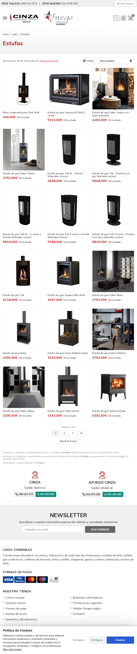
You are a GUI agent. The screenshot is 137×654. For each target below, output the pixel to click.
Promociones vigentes (87, 603)
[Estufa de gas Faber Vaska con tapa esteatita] (113, 88)
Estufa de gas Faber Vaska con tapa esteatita (110, 114)
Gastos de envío (16, 614)
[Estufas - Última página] (72, 433)
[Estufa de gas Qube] (24, 329)
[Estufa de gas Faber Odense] (113, 329)
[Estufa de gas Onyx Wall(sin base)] (68, 329)
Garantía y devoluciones (21, 619)
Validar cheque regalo (87, 608)
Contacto (79, 614)
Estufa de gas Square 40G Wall (66, 295)
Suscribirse (100, 529)
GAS (122, 456)
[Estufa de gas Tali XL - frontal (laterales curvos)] (68, 149)
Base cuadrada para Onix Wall (21, 112)
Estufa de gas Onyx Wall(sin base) (68, 353)
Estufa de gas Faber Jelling (18, 411)
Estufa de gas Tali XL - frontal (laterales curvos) (65, 175)
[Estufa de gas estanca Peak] (113, 387)
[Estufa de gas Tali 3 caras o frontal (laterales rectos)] (68, 210)
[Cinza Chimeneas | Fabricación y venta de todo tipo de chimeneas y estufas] (24, 17)
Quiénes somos (16, 603)
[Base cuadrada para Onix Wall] (24, 88)
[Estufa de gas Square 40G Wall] (68, 271)
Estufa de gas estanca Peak (108, 411)
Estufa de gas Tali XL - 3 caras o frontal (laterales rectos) (22, 236)
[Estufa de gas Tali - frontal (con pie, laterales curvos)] (113, 149)
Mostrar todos (49, 60)
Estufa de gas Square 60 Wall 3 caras (66, 114)
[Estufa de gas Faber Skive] (113, 271)
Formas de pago (16, 608)
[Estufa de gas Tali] (24, 271)
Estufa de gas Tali (13, 295)
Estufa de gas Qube (14, 353)
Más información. (12, 649)
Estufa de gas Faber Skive (107, 295)
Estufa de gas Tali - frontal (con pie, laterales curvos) (111, 175)
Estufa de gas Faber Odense (109, 353)
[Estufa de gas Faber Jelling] (24, 387)
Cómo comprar (15, 597)
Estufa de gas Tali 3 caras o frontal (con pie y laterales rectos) (113, 236)
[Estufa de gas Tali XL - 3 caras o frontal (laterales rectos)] (24, 210)
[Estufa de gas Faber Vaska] (24, 149)
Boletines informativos (88, 597)
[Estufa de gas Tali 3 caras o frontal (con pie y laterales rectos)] (113, 210)
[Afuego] (58, 18)
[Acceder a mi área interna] (123, 18)
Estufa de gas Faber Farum (63, 411)
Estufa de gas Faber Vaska (19, 173)
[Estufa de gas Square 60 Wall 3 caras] (68, 88)
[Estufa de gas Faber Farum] (68, 387)
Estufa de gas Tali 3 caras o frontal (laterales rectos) (68, 236)
